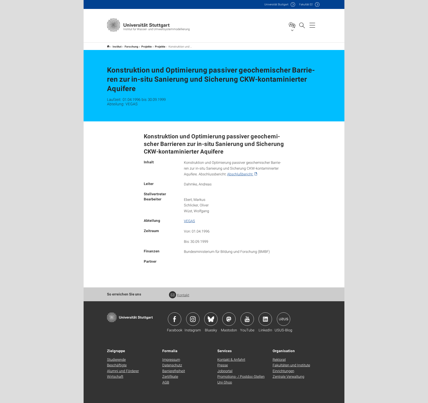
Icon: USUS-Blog (283, 319)
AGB (165, 382)
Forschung (131, 46)
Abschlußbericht (240, 174)
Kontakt (183, 295)
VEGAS (189, 220)
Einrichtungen (283, 370)
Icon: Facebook (174, 319)
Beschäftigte (117, 365)
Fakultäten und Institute (291, 365)
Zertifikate (170, 376)
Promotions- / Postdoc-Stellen (241, 376)
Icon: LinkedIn (265, 319)
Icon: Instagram (193, 319)
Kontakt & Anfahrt (231, 359)
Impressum (171, 359)
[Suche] (302, 25)
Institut (117, 46)
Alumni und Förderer (123, 370)
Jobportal (225, 370)
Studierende (116, 359)
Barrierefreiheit (173, 370)
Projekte (146, 46)
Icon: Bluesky (211, 319)
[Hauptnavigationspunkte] (312, 25)
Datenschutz (172, 365)
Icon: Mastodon (229, 319)
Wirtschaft (115, 376)
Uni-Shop (224, 382)
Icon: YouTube (247, 319)
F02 (306, 4)
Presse (222, 365)
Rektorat (279, 359)
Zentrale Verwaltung (288, 376)
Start (108, 46)
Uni (276, 4)
